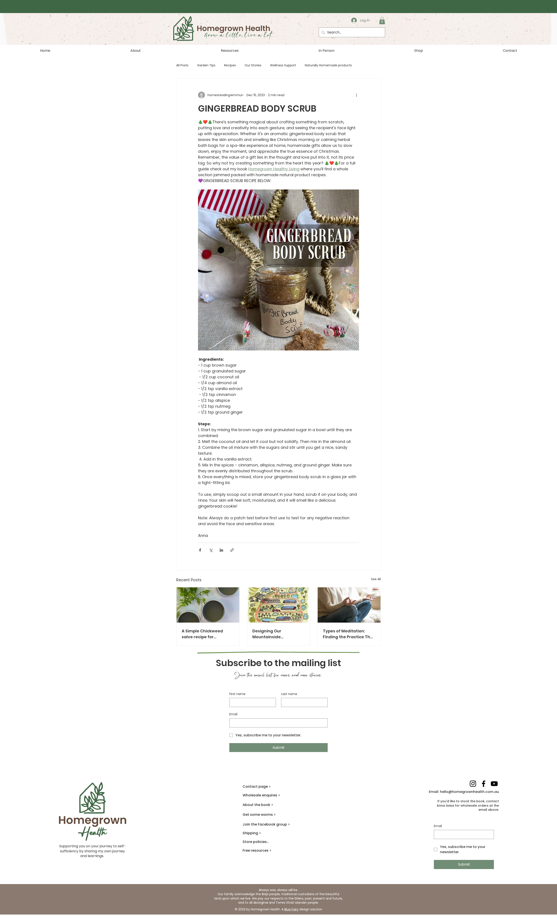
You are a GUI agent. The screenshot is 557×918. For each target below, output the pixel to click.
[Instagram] (473, 783)
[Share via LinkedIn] (221, 550)
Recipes (230, 65)
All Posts (182, 65)
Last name (289, 694)
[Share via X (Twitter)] (211, 550)
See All (376, 579)
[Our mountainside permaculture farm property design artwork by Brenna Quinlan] (278, 605)
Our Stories (253, 65)
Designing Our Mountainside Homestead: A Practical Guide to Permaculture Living (276, 634)
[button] (382, 20)
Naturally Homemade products (328, 65)
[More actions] (356, 95)
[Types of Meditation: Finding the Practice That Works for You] (349, 605)
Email (233, 714)
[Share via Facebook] (200, 550)
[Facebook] (483, 783)
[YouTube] (494, 783)
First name (237, 694)
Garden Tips (206, 65)
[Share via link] (232, 550)
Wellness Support (283, 65)
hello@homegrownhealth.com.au (469, 791)
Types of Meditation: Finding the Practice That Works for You (349, 634)
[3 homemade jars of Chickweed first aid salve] (207, 605)
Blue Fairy (291, 909)
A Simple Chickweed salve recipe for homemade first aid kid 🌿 (206, 634)
